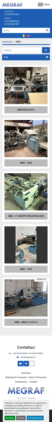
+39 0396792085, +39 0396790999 (27, 353)
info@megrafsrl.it (27, 357)
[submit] (47, 30)
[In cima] (32, 363)
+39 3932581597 (11, 24)
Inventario (26, 373)
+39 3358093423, (12, 21)
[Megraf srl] (26, 390)
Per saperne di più (35, 418)
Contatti (33, 381)
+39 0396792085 (11, 14)
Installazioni (21, 381)
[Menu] (40, 4)
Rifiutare (21, 418)
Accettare (10, 418)
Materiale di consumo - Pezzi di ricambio (26, 377)
